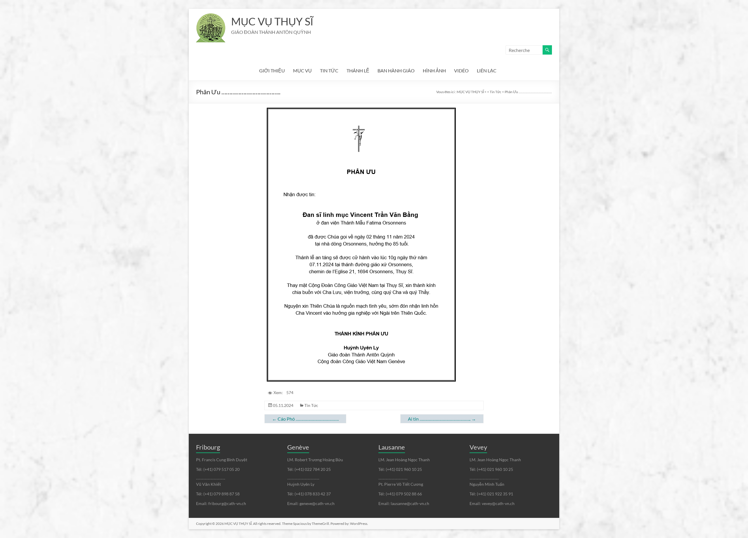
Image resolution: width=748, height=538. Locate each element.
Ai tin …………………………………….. (442, 419)
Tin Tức (311, 405)
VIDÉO (461, 70)
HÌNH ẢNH (434, 70)
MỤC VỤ (302, 70)
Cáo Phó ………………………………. (305, 419)
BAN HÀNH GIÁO (396, 70)
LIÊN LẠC (486, 70)
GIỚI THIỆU (272, 70)
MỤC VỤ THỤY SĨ (272, 21)
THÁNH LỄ (358, 70)
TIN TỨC (329, 70)
